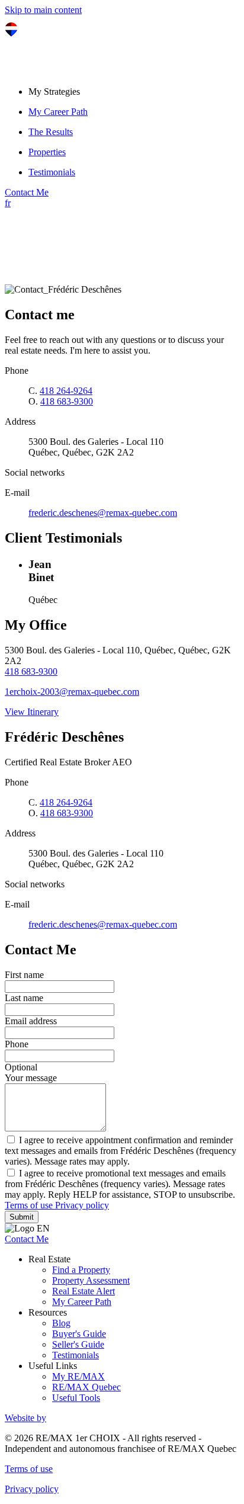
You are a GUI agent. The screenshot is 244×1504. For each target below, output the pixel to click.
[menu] (133, 91)
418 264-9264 (66, 391)
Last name (24, 998)
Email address (31, 1021)
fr (8, 203)
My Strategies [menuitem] (54, 91)
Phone (16, 1044)
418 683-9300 (66, 401)
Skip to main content (43, 10)
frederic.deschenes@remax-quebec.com (102, 513)
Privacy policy (82, 1205)
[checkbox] (122, 1150)
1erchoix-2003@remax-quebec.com (72, 692)
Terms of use (30, 1205)
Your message (31, 1078)
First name (24, 975)
